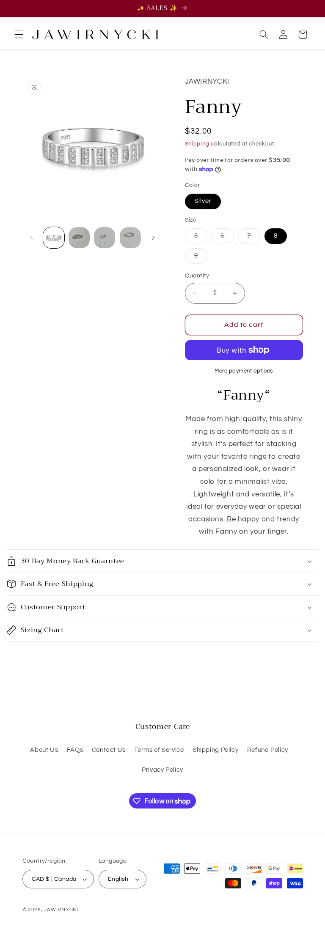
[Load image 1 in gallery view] (53, 237)
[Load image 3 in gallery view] (104, 237)
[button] (18, 34)
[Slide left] (31, 237)
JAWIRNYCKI (61, 909)
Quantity (197, 276)
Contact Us (109, 750)
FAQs (75, 750)
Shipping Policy (215, 750)
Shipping (197, 144)
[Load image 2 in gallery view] (79, 237)
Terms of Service (159, 750)
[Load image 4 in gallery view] (130, 237)
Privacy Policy (162, 770)
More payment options (244, 371)
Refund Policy (267, 750)
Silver (203, 201)
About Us (44, 750)
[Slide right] (153, 237)
